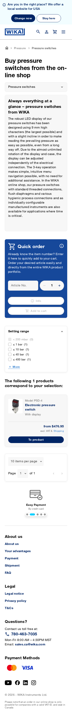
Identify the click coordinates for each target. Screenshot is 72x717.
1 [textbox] (21, 473)
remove (44, 285)
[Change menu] (63, 32)
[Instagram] (33, 682)
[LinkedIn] (25, 682)
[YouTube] (8, 682)
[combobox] (26, 461)
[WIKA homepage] (15, 32)
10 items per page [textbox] (24, 461)
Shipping (59, 431)
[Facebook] (17, 682)
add (59, 285)
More (16, 367)
